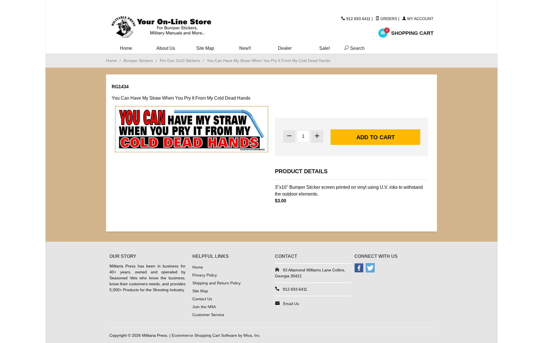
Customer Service (208, 314)
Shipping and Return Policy (216, 283)
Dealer (285, 48)
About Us (165, 48)
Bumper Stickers (138, 60)
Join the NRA (204, 307)
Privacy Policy (204, 275)
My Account (420, 18)
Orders (388, 18)
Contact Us (202, 299)
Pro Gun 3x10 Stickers (180, 60)
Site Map (205, 48)
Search (353, 48)
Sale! (324, 48)
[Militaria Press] (161, 27)
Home (126, 48)
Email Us (291, 303)
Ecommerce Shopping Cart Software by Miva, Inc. (216, 335)
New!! (245, 48)
